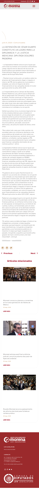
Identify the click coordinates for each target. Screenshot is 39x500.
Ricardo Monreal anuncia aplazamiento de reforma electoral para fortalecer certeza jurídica (17, 411)
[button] (2, 247)
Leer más (6, 311)
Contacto (23, 1)
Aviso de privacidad (9, 449)
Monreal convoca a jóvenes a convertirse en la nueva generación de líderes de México (18, 302)
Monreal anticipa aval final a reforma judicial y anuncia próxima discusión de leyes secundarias (17, 356)
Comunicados (19, 43)
